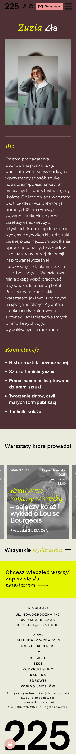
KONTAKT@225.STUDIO (38, 625)
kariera (38, 675)
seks (38, 663)
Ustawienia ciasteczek (38, 702)
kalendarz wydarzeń (38, 640)
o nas (38, 634)
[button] (31, 6)
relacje (38, 658)
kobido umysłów (38, 686)
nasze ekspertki (38, 646)
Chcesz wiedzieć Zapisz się (37, 578)
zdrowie (38, 680)
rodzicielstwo (38, 669)
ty (38, 652)
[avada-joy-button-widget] (10, 744)
